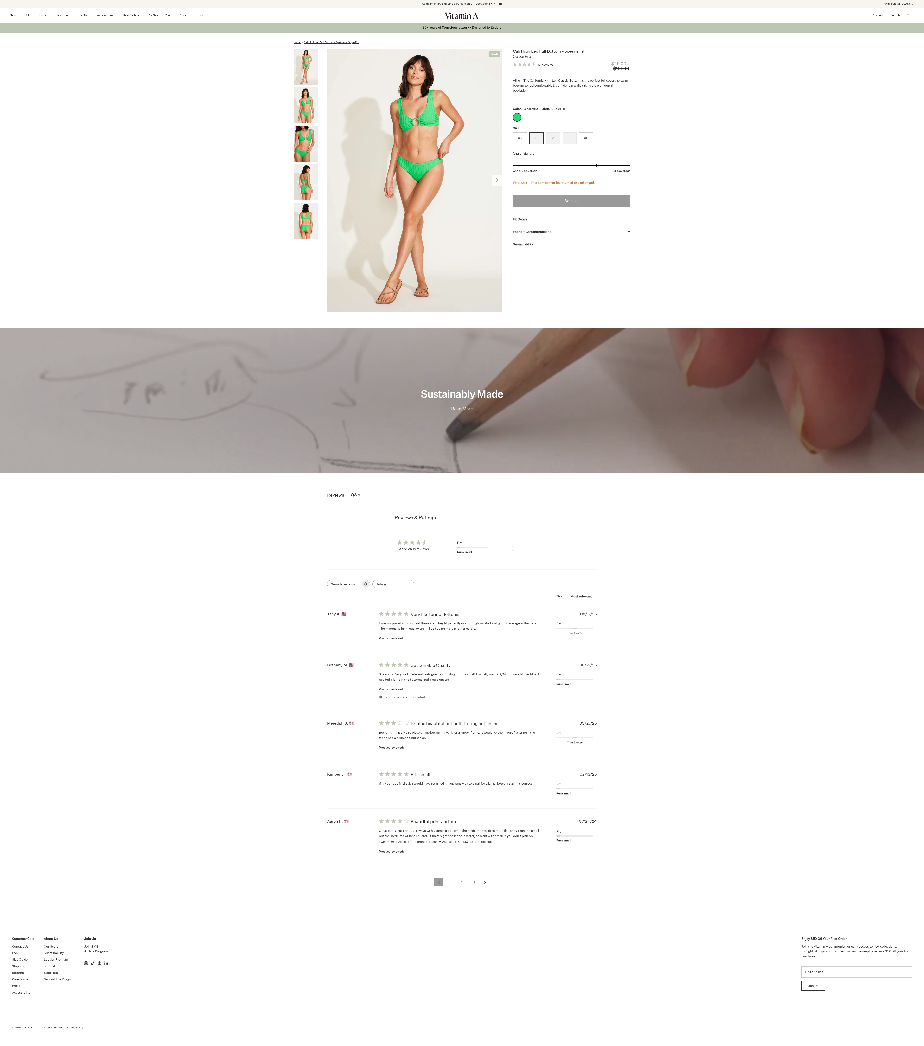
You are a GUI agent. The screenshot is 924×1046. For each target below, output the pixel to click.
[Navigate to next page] (485, 882)
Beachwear (63, 15)
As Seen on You (159, 15)
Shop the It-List (487, 4)
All (27, 15)
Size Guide (524, 153)
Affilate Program (96, 951)
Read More (462, 408)
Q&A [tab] (355, 494)
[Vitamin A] (462, 15)
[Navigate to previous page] (438, 882)
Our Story (51, 946)
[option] (414, 180)
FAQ (15, 953)
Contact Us (20, 946)
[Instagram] (86, 963)
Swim (42, 15)
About (184, 15)
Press (16, 986)
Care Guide (20, 979)
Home (297, 42)
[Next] (497, 180)
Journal (49, 966)
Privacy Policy (75, 1027)
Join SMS (91, 946)
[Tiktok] (93, 963)
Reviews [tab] (335, 495)
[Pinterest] (99, 963)
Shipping (18, 966)
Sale (200, 15)
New (13, 15)
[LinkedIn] (106, 963)
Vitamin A (26, 1027)
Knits (83, 15)
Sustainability (523, 244)
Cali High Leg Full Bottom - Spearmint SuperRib (331, 42)
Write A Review (529, 548)
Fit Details (520, 219)
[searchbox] (344, 584)
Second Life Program (59, 979)
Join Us (813, 986)
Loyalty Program (56, 959)
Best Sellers (131, 15)
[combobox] (393, 584)
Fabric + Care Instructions (532, 232)
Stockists (51, 973)
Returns (18, 973)
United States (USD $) (897, 4)
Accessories (105, 15)
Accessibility (21, 992)
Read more (504, 842)
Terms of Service (52, 1027)
